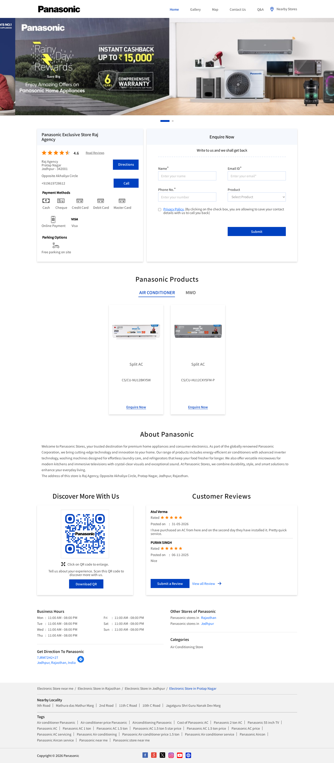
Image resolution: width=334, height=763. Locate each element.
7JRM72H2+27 (47, 657)
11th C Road (128, 705)
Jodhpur (207, 623)
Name (163, 167)
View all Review (203, 583)
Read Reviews (95, 153)
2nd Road (106, 705)
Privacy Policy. (173, 209)
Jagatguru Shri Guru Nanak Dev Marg (193, 705)
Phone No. (167, 189)
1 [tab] (161, 121)
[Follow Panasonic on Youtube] (180, 755)
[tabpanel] (167, 67)
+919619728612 (53, 183)
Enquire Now (136, 407)
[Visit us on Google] (154, 755)
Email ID (235, 167)
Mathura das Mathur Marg (75, 705)
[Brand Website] (188, 755)
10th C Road (151, 705)
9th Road (43, 705)
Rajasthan (208, 617)
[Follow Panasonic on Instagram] (171, 755)
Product (234, 189)
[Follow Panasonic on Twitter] (163, 755)
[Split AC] (136, 332)
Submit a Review (170, 583)
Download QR (86, 584)
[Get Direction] (80, 661)
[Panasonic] (59, 9)
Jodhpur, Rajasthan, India (56, 662)
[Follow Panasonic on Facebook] (145, 755)
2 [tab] (173, 121)
